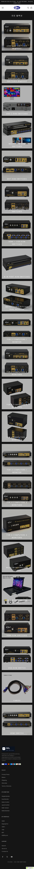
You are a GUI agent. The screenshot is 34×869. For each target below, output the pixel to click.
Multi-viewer (5, 808)
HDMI (3, 821)
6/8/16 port (5, 835)
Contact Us (5, 851)
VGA (3, 829)
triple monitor (5, 802)
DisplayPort (5, 824)
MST (3, 832)
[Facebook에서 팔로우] (2, 857)
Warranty (4, 783)
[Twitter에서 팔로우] (7, 857)
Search (4, 846)
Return (3, 777)
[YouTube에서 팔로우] (12, 857)
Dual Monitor (5, 799)
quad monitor (6, 805)
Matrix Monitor (6, 811)
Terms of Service (6, 786)
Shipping (4, 780)
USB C (3, 827)
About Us (4, 848)
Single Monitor (6, 796)
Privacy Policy (5, 774)
